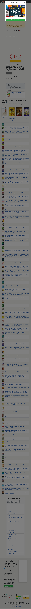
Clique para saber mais (15, 19)
